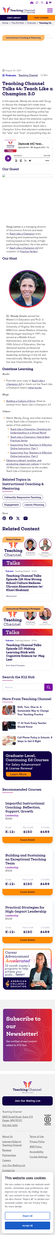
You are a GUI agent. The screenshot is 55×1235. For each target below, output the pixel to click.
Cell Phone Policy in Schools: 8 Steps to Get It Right (34, 739)
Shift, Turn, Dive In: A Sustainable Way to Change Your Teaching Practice (33, 711)
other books (35, 387)
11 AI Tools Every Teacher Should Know (31, 725)
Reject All (31, 1214)
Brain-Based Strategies (15, 665)
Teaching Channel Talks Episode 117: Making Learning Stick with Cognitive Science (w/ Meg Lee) (25, 652)
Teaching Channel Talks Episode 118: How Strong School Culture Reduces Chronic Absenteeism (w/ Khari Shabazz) (24, 583)
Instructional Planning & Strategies (23, 609)
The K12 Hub (17, 23)
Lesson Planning (34, 504)
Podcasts (31, 23)
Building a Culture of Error (20, 401)
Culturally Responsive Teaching (22, 497)
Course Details (30, 839)
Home (5, 23)
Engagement (11, 504)
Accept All (30, 1224)
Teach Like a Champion (22, 233)
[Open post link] (27, 551)
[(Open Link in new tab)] (50, 2)
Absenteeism (11, 596)
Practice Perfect (28, 251)
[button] (4, 518)
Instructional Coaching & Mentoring (23, 37)
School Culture (13, 539)
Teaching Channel (28, 75)
